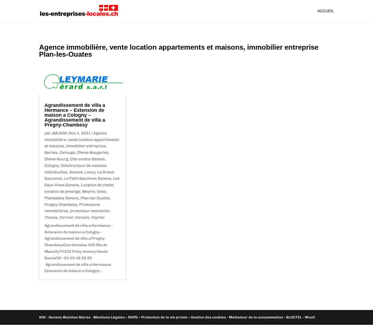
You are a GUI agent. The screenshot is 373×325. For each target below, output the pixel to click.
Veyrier (98, 217)
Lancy (90, 172)
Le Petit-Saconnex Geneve (87, 178)
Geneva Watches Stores (69, 317)
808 (42, 317)
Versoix (82, 217)
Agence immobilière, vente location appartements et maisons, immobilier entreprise (82, 140)
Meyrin (88, 191)
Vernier (66, 217)
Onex (101, 191)
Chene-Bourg (56, 159)
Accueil (326, 11)
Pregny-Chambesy (61, 204)
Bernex (51, 152)
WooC (310, 317)
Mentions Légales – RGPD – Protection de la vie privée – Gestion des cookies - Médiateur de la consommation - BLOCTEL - (199, 317)
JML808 (59, 133)
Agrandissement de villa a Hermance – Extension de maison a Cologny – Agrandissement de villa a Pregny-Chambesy (75, 115)
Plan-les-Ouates (95, 198)
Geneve (76, 172)
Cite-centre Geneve (87, 159)
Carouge (67, 152)
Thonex (51, 217)
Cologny (52, 165)
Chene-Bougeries (92, 152)
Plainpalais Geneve (62, 198)
